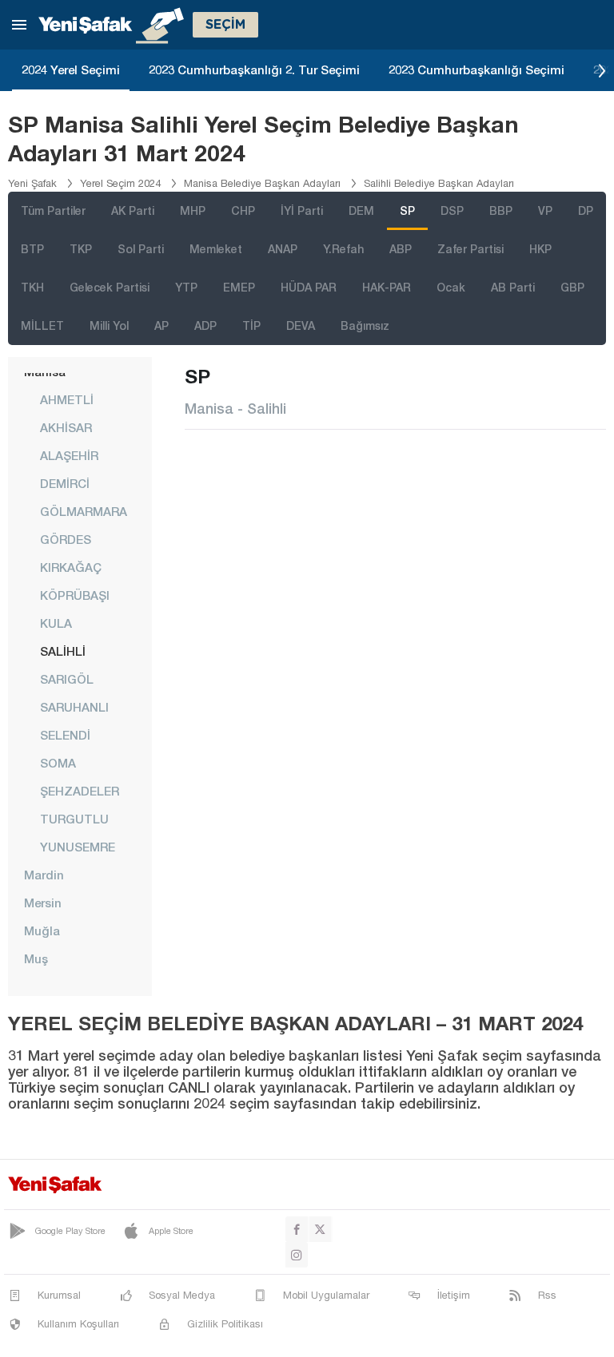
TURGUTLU (74, 818)
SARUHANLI (74, 707)
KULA (56, 623)
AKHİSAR (66, 427)
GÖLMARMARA (83, 511)
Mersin (43, 902)
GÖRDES (65, 539)
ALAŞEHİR (69, 455)
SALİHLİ (63, 651)
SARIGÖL (67, 679)
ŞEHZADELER (79, 791)
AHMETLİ (67, 399)
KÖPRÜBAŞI (75, 595)
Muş (36, 958)
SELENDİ (65, 735)
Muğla (42, 930)
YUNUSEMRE (77, 846)
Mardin (44, 874)
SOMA (58, 763)
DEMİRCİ (65, 483)
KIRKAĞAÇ (71, 567)
